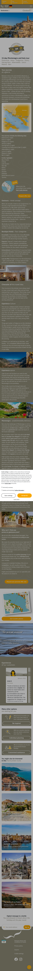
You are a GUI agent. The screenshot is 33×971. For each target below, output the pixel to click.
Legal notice (16, 499)
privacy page (8, 483)
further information (19, 490)
